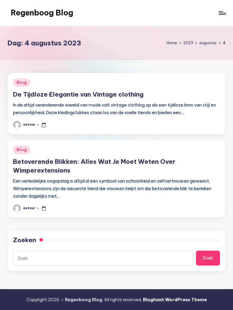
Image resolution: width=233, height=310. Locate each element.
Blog (22, 82)
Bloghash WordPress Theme (175, 299)
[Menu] (222, 13)
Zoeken (24, 240)
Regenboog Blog (42, 13)
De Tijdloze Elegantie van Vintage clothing (78, 94)
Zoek (207, 258)
